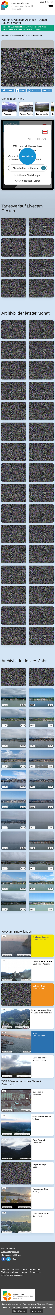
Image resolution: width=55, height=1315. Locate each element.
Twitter (8, 1259)
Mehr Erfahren (19, 1311)
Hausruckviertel (35, 35)
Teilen (22, 91)
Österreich (15, 35)
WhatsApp (35, 91)
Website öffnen (27, 156)
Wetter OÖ (47, 91)
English (50, 2)
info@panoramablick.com (12, 1275)
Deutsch (43, 2)
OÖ (23, 35)
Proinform (10, 1248)
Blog (14, 1259)
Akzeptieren (36, 1311)
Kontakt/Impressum (10, 1252)
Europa (4, 35)
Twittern (9, 91)
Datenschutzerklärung (11, 1255)
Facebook (3, 1259)
